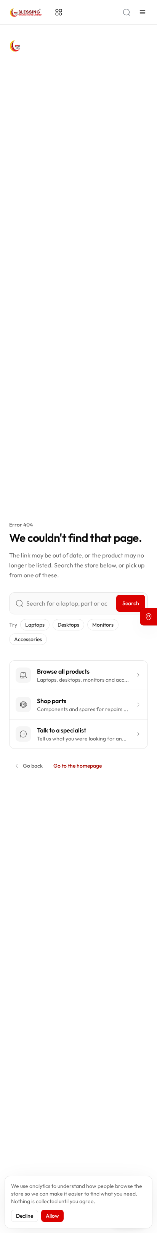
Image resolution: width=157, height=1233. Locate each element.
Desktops (68, 624)
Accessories (28, 639)
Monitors (103, 624)
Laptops (35, 624)
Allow (52, 1215)
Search (130, 603)
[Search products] (126, 12)
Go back (33, 765)
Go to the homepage (77, 765)
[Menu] (142, 12)
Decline (24, 1215)
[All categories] (59, 12)
